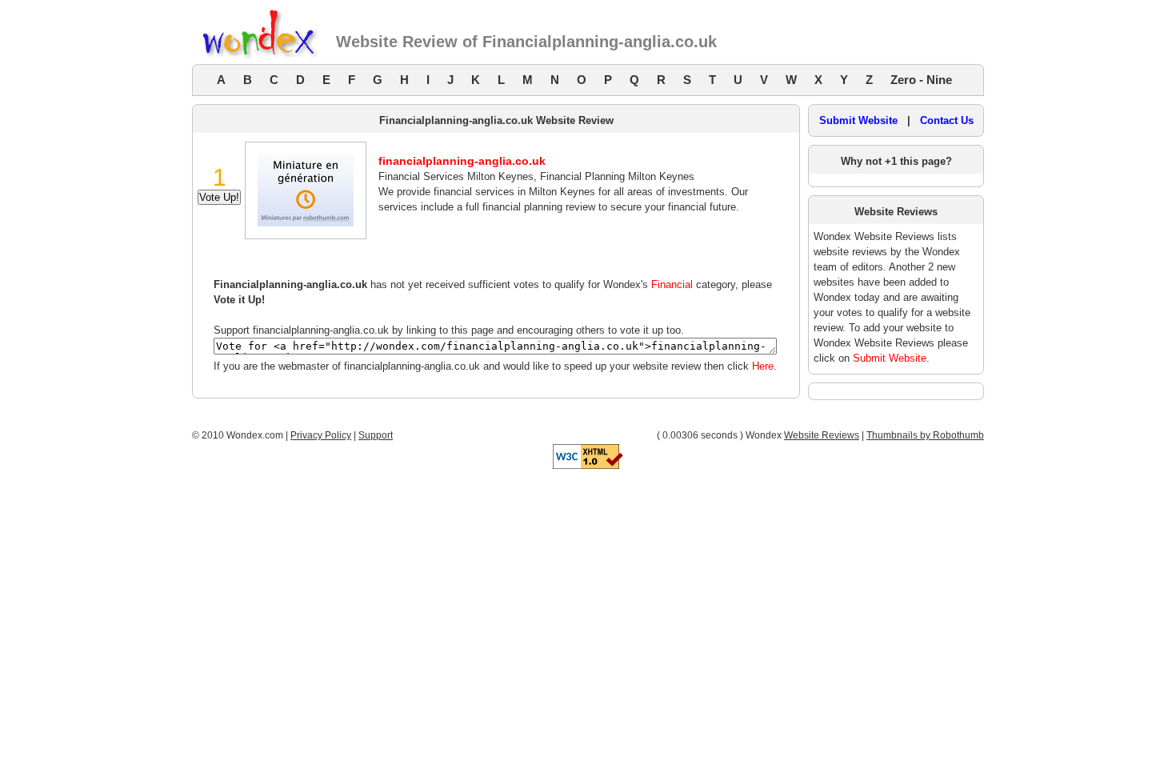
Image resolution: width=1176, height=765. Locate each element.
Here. (764, 366)
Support (375, 435)
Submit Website (858, 120)
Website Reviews (821, 435)
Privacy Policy (320, 435)
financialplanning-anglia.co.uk (462, 160)
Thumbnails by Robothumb (925, 435)
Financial (672, 284)
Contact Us (947, 120)
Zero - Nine (921, 79)
